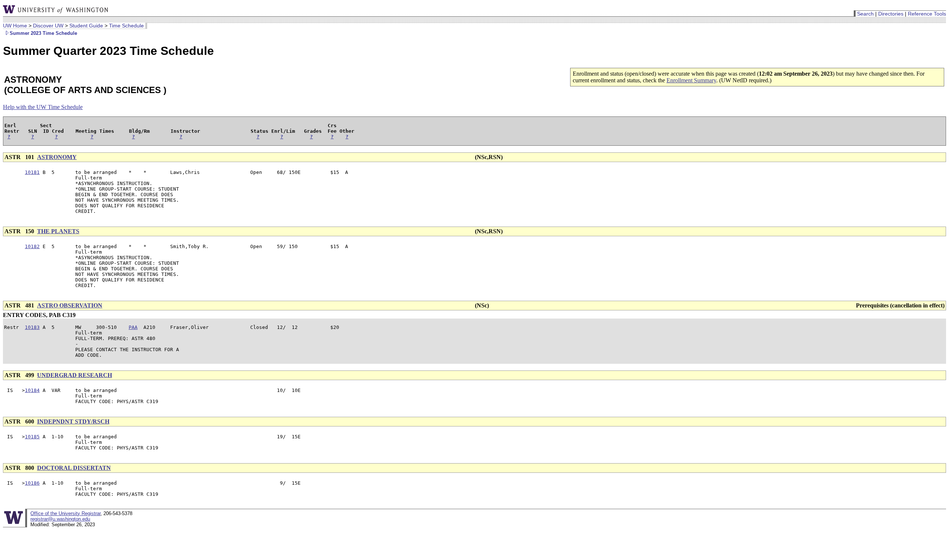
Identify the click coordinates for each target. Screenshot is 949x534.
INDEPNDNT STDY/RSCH (73, 421)
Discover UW (48, 26)
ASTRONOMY (57, 157)
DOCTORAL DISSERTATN (74, 468)
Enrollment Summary (691, 80)
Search (865, 14)
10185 (32, 436)
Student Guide (86, 26)
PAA (133, 327)
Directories (890, 14)
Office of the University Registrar (65, 513)
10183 (32, 327)
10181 (32, 172)
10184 (32, 390)
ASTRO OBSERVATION (69, 305)
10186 (32, 483)
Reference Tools (927, 14)
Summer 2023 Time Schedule (43, 33)
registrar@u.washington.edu (60, 519)
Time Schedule (126, 26)
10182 (32, 246)
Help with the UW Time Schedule (43, 107)
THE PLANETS (58, 231)
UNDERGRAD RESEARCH (74, 375)
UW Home (15, 26)
